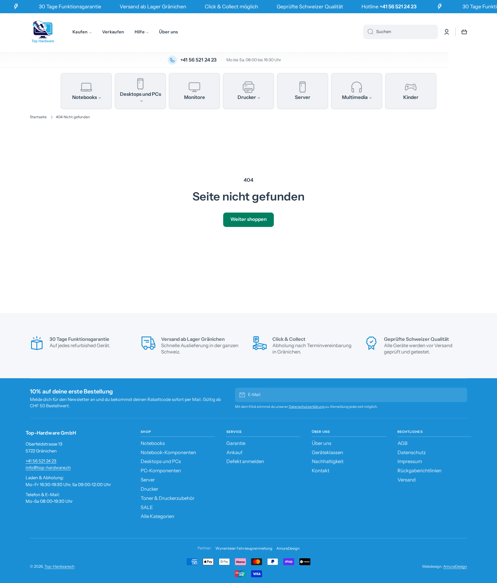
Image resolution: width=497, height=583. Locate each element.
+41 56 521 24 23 (41, 461)
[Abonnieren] (460, 395)
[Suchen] (368, 32)
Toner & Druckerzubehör (167, 498)
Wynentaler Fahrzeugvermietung (243, 548)
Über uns (321, 443)
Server (148, 480)
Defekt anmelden (245, 461)
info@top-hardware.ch (48, 467)
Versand (406, 480)
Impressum (409, 461)
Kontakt (320, 470)
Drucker (149, 489)
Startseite (38, 117)
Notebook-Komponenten (168, 452)
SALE (147, 507)
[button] (464, 32)
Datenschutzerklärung (306, 406)
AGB (402, 443)
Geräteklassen (327, 452)
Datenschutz (411, 452)
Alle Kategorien (157, 516)
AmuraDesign (288, 548)
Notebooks (153, 443)
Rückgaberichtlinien (419, 470)
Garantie (235, 443)
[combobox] (400, 32)
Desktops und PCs (161, 461)
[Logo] (43, 32)
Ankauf (234, 452)
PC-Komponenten (161, 470)
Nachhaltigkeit (327, 461)
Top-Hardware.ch (59, 566)
